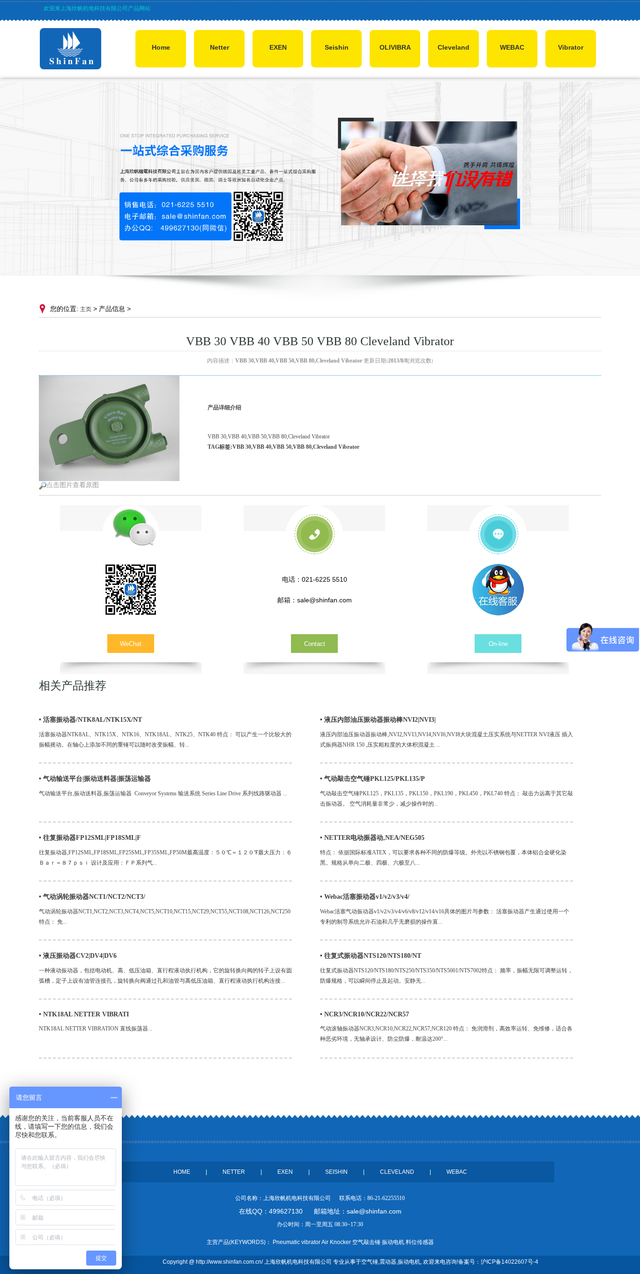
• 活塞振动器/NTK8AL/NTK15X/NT (90, 719)
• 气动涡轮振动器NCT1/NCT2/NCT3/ (92, 896)
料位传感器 (420, 1242)
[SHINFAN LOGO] (70, 67)
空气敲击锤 (366, 1242)
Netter (219, 47)
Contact (314, 643)
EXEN (278, 47)
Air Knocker (336, 1242)
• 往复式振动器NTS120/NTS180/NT (370, 955)
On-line (498, 643)
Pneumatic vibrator (296, 1242)
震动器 (388, 1262)
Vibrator (570, 47)
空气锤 (369, 1262)
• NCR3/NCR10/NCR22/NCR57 (364, 1014)
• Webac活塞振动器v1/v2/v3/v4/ (364, 896)
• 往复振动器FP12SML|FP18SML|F (90, 837)
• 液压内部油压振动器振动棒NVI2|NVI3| (378, 719)
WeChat (130, 643)
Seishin (337, 47)
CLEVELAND (397, 1172)
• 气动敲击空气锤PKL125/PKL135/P (372, 778)
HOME (181, 1172)
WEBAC (512, 47)
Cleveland (453, 47)
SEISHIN (336, 1172)
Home (161, 47)
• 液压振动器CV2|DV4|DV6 (78, 955)
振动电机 (409, 1262)
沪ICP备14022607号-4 (509, 1262)
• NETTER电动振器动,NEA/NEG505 (372, 837)
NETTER (234, 1172)
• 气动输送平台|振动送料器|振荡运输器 (95, 778)
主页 (85, 309)
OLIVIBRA (395, 47)
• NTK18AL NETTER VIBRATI (84, 1014)
